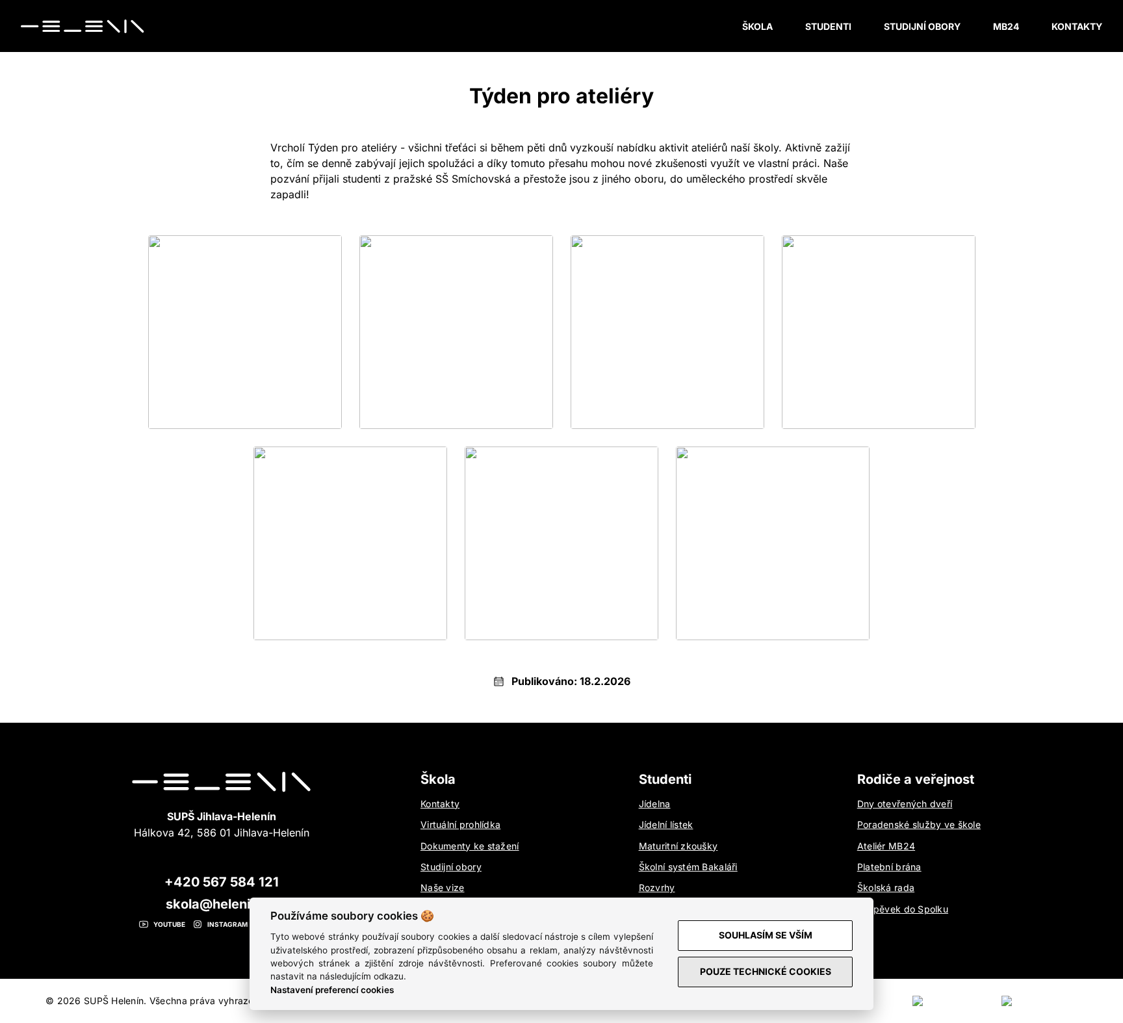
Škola (757, 26)
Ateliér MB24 (886, 845)
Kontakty (1077, 26)
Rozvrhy (657, 887)
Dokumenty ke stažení (469, 845)
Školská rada (885, 887)
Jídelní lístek (666, 824)
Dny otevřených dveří (905, 803)
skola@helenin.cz (222, 904)
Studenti (828, 26)
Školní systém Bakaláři (688, 866)
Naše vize (442, 887)
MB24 (1006, 26)
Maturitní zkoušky (678, 845)
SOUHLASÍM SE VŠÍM (765, 934)
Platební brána (889, 866)
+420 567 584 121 (221, 882)
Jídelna (655, 803)
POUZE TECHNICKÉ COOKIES (765, 971)
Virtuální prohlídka (460, 824)
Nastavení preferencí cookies (332, 990)
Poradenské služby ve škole (919, 824)
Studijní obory (922, 26)
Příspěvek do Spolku (902, 908)
